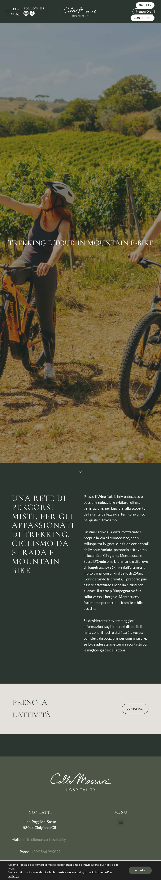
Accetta (140, 870)
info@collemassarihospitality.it (44, 839)
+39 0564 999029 (46, 852)
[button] (7, 11)
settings (13, 876)
